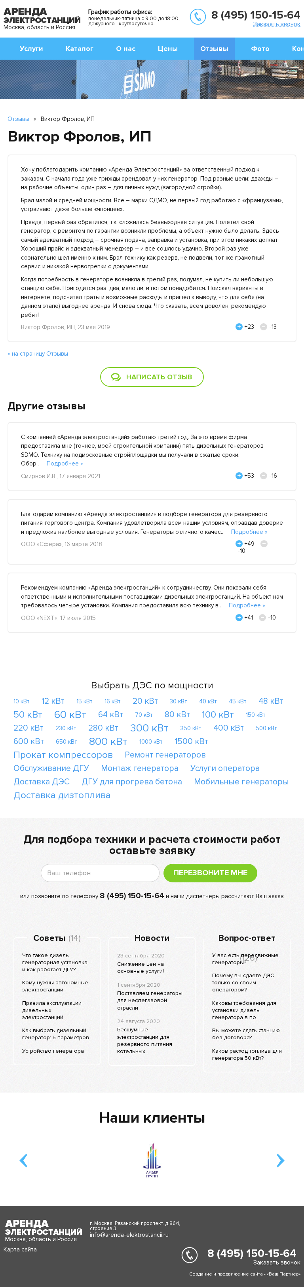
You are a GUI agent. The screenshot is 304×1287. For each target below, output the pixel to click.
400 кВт (228, 728)
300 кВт (149, 728)
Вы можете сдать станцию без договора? (246, 1034)
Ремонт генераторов (165, 755)
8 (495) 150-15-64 (255, 15)
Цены (168, 48)
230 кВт (65, 728)
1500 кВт (191, 741)
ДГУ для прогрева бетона (132, 782)
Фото (260, 48)
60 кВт (70, 714)
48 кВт (270, 701)
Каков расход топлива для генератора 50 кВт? (247, 1054)
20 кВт (145, 701)
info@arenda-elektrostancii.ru (129, 1234)
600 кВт (28, 741)
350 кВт (190, 728)
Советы (49, 938)
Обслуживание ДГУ (51, 768)
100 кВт (218, 714)
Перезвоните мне (210, 873)
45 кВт (238, 701)
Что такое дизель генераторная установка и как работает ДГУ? (54, 962)
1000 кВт (151, 741)
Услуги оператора (225, 768)
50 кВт (27, 714)
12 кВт (53, 701)
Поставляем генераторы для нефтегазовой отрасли (149, 1000)
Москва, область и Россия (39, 27)
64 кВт (110, 715)
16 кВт (112, 701)
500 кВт (266, 728)
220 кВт (28, 728)
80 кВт (177, 715)
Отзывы (214, 48)
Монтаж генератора (140, 768)
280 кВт (103, 728)
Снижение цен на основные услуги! (140, 967)
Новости (152, 938)
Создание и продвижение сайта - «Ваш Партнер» (244, 1274)
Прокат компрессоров (63, 755)
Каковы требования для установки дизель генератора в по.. (244, 1010)
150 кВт (256, 714)
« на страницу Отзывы (38, 353)
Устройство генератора (53, 1051)
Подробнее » (65, 463)
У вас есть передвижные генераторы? (245, 959)
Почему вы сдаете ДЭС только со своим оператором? (243, 982)
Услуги (31, 48)
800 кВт (108, 741)
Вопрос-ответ (247, 938)
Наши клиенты (152, 1117)
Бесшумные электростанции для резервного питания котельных (144, 1040)
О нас (125, 48)
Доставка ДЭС (41, 782)
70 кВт (144, 714)
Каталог (79, 48)
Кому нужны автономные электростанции (55, 986)
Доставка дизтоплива (62, 795)
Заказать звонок (276, 24)
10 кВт (21, 701)
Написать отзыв (159, 377)
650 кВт (66, 741)
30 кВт (178, 701)
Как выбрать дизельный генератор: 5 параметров (55, 1034)
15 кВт (84, 701)
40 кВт (208, 701)
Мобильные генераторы (241, 782)
